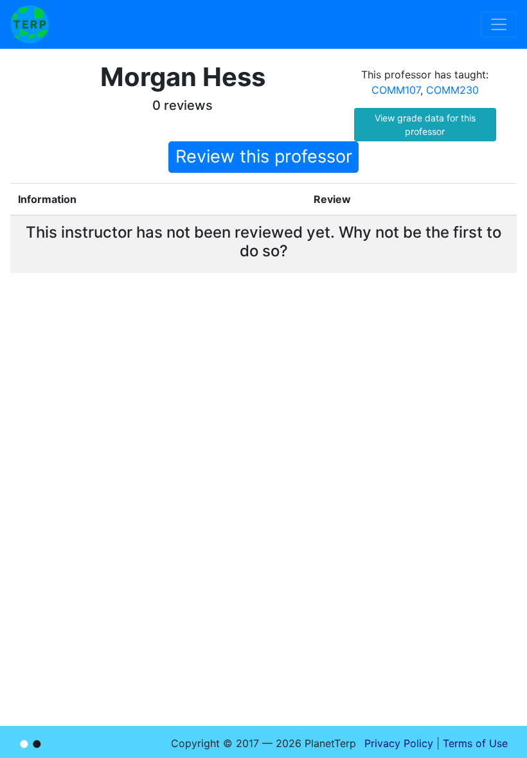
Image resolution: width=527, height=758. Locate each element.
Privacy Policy (398, 743)
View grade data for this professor (425, 124)
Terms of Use (475, 743)
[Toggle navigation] (499, 24)
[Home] (29, 24)
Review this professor (263, 156)
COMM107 (395, 90)
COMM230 (452, 90)
